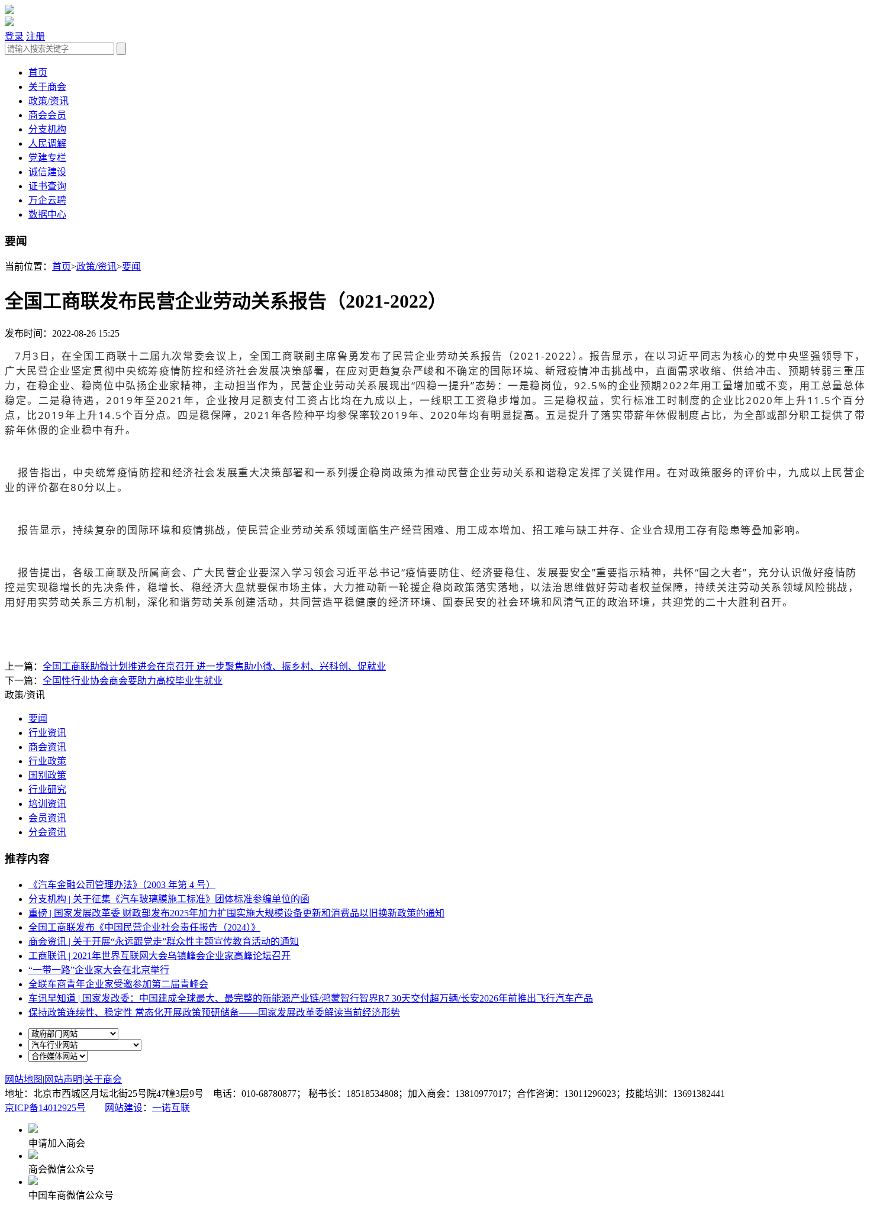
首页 (37, 72)
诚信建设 (47, 172)
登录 (14, 36)
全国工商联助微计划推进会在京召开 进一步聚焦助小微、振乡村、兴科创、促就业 (214, 666)
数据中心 (47, 214)
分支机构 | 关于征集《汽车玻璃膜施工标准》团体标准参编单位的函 (169, 899)
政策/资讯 (48, 101)
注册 (35, 36)
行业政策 (47, 761)
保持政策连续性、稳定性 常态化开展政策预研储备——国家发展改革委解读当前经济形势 (214, 1012)
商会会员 (47, 115)
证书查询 (47, 186)
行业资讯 (47, 733)
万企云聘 (47, 200)
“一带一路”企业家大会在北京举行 (98, 970)
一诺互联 (171, 1108)
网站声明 (63, 1079)
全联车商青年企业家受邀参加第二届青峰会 (118, 984)
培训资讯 (47, 804)
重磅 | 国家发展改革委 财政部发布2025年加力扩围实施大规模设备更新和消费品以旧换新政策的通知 (236, 913)
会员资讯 (47, 818)
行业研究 (47, 789)
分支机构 (47, 129)
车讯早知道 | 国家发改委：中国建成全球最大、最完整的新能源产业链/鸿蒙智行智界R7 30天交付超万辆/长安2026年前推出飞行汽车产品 (310, 998)
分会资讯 (47, 832)
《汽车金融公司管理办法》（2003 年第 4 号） (121, 885)
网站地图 (24, 1079)
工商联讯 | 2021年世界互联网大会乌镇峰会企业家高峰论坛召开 (159, 956)
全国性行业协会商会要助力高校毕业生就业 (133, 681)
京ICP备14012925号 (45, 1108)
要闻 (131, 266)
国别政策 (47, 775)
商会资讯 (47, 747)
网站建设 (124, 1108)
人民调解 (47, 143)
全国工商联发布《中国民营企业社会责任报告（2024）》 (144, 927)
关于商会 (47, 87)
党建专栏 (47, 158)
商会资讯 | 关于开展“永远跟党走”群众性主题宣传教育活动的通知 (163, 941)
